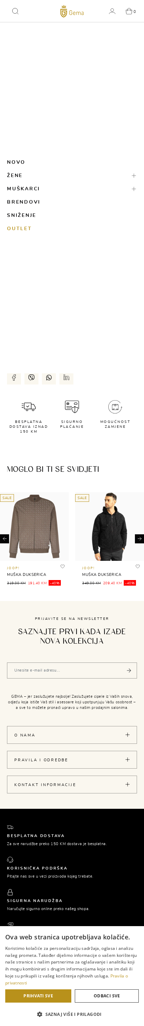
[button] (15, 11)
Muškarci (23, 188)
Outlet (19, 228)
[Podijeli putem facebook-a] (14, 377)
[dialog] (72, 976)
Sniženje (21, 215)
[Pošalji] (129, 670)
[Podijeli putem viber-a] (31, 377)
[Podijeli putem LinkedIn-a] (66, 377)
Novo (16, 162)
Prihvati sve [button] (38, 996)
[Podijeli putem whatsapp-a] (49, 377)
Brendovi (24, 202)
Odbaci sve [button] (107, 996)
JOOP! (13, 568)
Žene (15, 175)
